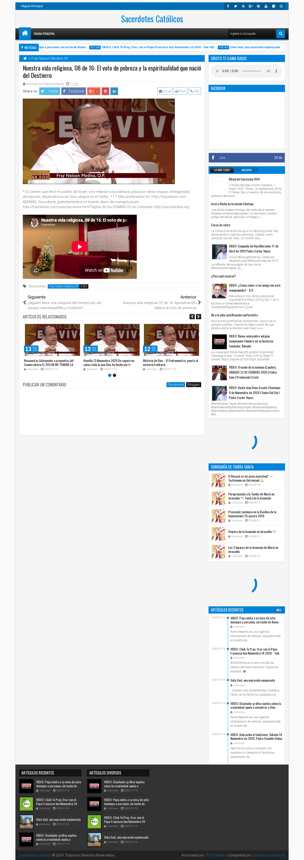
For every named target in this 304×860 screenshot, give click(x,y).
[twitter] (235, 6)
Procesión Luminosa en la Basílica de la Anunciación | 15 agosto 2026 (252, 513)
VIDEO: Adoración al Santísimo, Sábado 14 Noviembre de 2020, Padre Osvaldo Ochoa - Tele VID (256, 738)
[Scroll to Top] (297, 853)
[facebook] (228, 6)
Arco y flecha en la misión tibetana (232, 203)
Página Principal (32, 6)
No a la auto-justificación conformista (234, 314)
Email (166, 91)
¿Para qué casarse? (223, 275)
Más (278, 610)
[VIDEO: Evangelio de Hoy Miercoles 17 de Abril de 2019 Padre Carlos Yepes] (219, 251)
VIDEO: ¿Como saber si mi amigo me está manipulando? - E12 (254, 288)
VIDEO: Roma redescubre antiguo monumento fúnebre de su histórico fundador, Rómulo (251, 340)
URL (196, 91)
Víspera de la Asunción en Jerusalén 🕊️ (252, 531)
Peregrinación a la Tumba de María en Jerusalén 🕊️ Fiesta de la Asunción (251, 495)
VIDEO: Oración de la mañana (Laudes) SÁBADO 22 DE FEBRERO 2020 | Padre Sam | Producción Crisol (253, 372)
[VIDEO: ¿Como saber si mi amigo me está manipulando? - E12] (219, 291)
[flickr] (273, 6)
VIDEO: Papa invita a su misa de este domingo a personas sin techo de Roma (254, 619)
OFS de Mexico (216, 855)
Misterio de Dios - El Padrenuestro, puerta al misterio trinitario (170, 362)
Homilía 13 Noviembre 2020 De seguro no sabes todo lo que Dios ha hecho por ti (108, 362)
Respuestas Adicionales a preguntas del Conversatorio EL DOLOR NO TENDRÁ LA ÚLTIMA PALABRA (48, 364)
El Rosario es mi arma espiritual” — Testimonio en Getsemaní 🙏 (250, 478)
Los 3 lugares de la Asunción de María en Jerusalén (253, 549)
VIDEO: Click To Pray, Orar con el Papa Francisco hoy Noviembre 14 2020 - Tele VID (149, 47)
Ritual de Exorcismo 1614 (244, 178)
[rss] (243, 6)
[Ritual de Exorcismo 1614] (219, 184)
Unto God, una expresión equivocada (246, 47)
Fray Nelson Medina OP (63, 286)
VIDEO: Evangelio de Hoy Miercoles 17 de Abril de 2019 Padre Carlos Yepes (253, 248)
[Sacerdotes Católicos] (25, 33)
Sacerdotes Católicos (152, 18)
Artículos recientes (227, 610)
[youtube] (266, 6)
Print (182, 91)
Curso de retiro (220, 224)
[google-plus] (251, 6)
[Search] (280, 33)
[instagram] (281, 6)
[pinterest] (258, 6)
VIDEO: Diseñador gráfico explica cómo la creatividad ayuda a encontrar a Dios (255, 705)
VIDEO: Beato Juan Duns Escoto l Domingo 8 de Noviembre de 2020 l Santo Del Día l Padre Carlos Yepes (254, 392)
